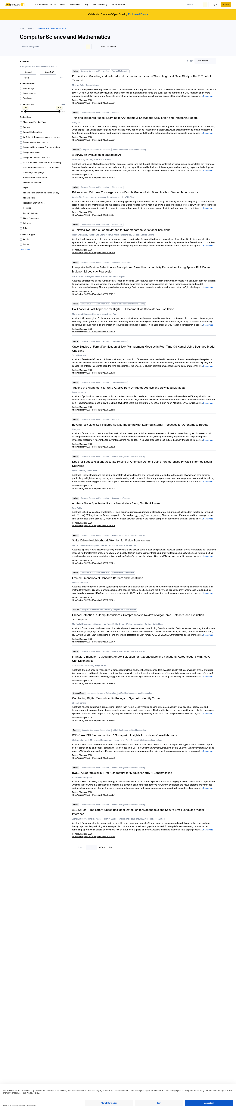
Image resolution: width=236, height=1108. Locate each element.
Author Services (118, 5)
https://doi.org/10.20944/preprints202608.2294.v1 (93, 684)
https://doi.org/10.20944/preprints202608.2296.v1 (93, 600)
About (62, 5)
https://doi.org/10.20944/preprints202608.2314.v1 (93, 410)
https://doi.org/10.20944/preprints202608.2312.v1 (93, 447)
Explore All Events (138, 14)
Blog (86, 5)
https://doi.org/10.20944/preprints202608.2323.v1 (93, 294)
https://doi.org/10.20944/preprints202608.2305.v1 (93, 563)
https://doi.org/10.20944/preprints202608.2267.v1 (93, 758)
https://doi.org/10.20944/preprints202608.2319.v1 (93, 332)
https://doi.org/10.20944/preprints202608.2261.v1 (93, 837)
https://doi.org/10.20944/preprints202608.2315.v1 (93, 373)
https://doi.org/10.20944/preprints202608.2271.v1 (93, 721)
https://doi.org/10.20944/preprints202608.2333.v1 (93, 103)
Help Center (75, 5)
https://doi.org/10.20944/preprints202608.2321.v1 (93, 253)
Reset (63, 104)
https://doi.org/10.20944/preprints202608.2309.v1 (93, 489)
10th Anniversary (100, 5)
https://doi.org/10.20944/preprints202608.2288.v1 (93, 642)
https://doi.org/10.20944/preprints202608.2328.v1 (93, 178)
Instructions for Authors (45, 5)
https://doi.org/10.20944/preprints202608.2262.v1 (93, 795)
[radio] (42, 88)
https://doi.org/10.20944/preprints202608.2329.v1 (93, 140)
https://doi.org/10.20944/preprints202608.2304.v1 (93, 526)
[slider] (25, 111)
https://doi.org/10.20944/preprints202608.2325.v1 (93, 215)
